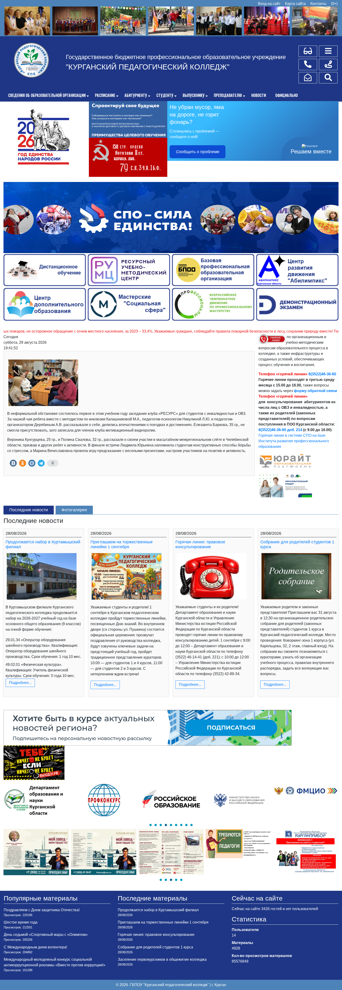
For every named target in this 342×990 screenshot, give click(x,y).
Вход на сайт (269, 4)
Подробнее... (20, 683)
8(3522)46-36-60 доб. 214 (280, 430)
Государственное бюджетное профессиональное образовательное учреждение (176, 57)
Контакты (318, 4)
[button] (150, 825)
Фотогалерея (74, 510)
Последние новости (28, 510)
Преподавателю (228, 95)
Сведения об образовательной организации (47, 95)
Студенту (164, 95)
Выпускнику (194, 95)
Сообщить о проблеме (197, 151)
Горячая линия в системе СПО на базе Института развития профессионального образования (293, 441)
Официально (286, 95)
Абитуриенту (135, 95)
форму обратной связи (315, 391)
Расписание (105, 95)
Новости (258, 95)
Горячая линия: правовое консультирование (200, 544)
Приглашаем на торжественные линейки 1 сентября (122, 544)
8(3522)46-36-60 (322, 374)
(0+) (334, 4)
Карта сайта (295, 4)
